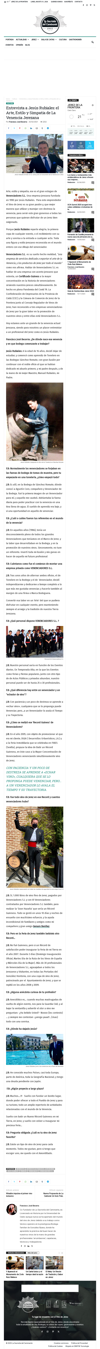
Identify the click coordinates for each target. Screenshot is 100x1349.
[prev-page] (59, 1253)
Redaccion (71, 182)
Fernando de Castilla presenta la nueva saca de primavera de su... (81, 235)
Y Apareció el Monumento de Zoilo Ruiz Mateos (15, 1274)
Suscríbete (68, 2)
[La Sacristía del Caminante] (50, 21)
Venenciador (33, 1171)
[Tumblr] (42, 128)
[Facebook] (83, 5)
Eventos (10, 45)
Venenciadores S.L (46, 1171)
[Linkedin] (31, 128)
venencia (23, 1171)
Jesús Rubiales (12, 1171)
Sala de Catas (47, 40)
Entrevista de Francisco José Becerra (40, 1169)
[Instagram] (86, 5)
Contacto (78, 2)
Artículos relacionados (16, 1253)
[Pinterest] (90, 5)
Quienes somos (56, 2)
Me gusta (72, 142)
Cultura (63, 40)
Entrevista (21, 1169)
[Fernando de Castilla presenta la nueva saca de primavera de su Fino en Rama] (81, 225)
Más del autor (32, 1253)
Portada (10, 40)
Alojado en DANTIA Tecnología (77, 1346)
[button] (92, 42)
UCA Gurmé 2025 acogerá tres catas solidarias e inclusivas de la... (80, 207)
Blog (27, 45)
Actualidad (21, 40)
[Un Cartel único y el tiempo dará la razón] (35, 1262)
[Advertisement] (50, 53)
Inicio (8, 99)
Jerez (34, 40)
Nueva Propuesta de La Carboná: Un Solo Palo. (53, 1194)
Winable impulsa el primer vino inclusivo (19, 1194)
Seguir (80, 142)
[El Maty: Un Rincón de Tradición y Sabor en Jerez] (54, 1262)
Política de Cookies (55, 1346)
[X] (94, 5)
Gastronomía (75, 40)
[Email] (36, 128)
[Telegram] (47, 128)
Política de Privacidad (79, 1343)
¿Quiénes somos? (39, 1327)
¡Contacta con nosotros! (58, 1327)
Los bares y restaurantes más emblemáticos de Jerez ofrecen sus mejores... (80, 177)
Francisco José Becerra (18, 122)
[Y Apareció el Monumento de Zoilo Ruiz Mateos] (15, 1262)
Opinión (19, 45)
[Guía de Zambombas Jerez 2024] (81, 282)
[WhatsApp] (25, 128)
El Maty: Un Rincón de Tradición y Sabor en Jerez (54, 1274)
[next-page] (62, 1253)
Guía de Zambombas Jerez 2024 (81, 291)
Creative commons (61, 1343)
